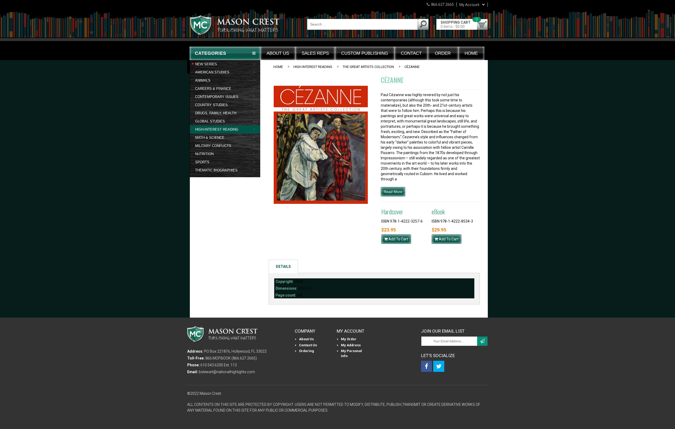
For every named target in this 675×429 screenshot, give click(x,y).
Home (278, 67)
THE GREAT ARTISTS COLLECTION (368, 67)
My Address (351, 345)
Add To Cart (398, 239)
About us (306, 339)
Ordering (306, 351)
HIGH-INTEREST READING (312, 67)
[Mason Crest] (236, 28)
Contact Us (308, 345)
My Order (348, 339)
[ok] (482, 341)
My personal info (351, 353)
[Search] (423, 24)
